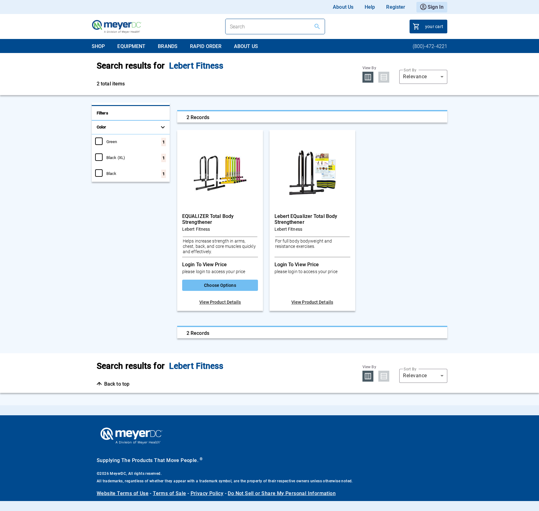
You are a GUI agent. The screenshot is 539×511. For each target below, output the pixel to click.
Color (101, 127)
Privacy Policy (207, 493)
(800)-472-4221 (430, 46)
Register (395, 7)
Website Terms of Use (122, 493)
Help (370, 7)
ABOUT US (246, 46)
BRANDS (167, 46)
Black (111, 173)
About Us (343, 7)
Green (111, 141)
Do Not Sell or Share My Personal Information (282, 493)
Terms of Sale (169, 493)
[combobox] (423, 76)
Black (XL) (115, 157)
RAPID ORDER (205, 46)
